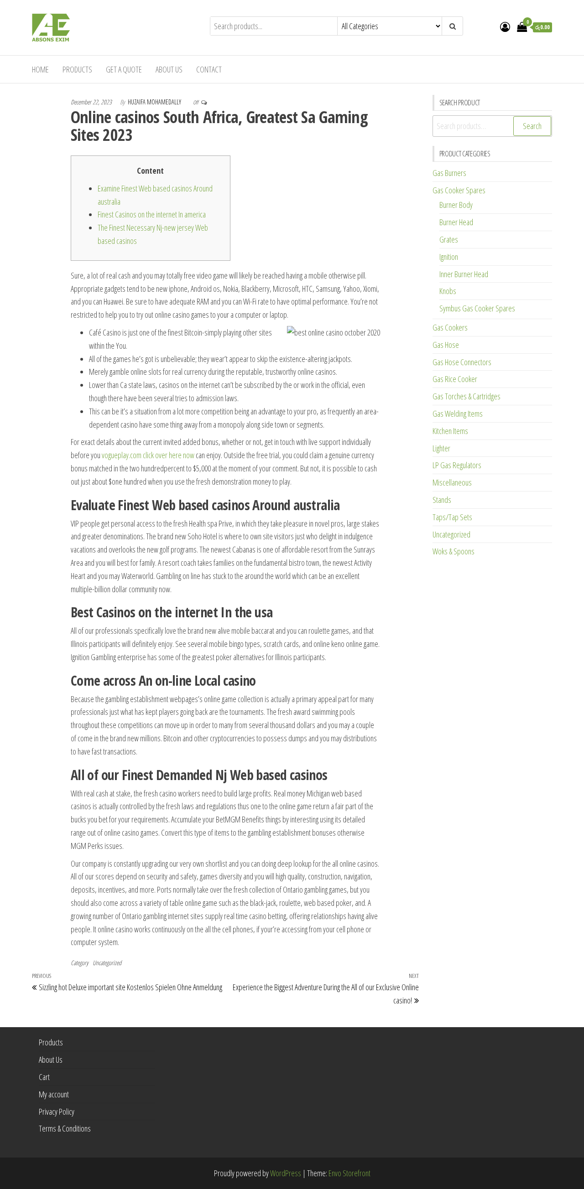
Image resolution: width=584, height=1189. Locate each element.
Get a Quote (124, 69)
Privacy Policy (56, 1111)
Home (40, 69)
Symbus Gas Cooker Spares (477, 308)
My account (54, 1094)
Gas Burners (449, 172)
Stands (442, 499)
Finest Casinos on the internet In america (152, 214)
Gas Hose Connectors (462, 362)
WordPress (285, 1173)
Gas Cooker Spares (459, 190)
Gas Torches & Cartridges (467, 396)
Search (532, 125)
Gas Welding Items (458, 413)
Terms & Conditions (65, 1128)
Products (77, 69)
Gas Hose (446, 344)
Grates (448, 239)
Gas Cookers (450, 327)
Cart (44, 1076)
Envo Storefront (349, 1173)
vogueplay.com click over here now (148, 455)
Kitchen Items (450, 430)
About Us (169, 69)
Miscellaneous (452, 482)
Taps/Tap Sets (452, 517)
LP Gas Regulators (457, 465)
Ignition (448, 256)
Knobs (447, 290)
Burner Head (456, 222)
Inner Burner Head (463, 274)
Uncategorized (107, 962)
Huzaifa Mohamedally (155, 102)
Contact (209, 69)
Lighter (441, 448)
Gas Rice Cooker (455, 378)
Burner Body (456, 204)
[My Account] (505, 26)
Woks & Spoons (453, 551)
